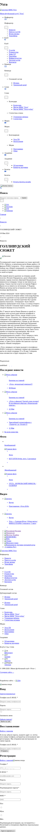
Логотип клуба (14, 60)
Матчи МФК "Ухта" (20, 107)
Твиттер (7, 661)
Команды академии (20, 167)
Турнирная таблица (20, 117)
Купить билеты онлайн (22, 182)
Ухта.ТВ (16, 139)
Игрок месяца (14, 34)
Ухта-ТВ (7, 628)
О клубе (12, 50)
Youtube (7, 657)
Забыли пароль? (6, 719)
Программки (18, 149)
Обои (15, 151)
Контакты (12, 62)
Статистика (17, 119)
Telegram (7, 665)
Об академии (18, 165)
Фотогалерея (18, 141)
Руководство (13, 52)
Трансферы (13, 36)
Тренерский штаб (20, 85)
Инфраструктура (15, 58)
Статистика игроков (12, 620)
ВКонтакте (8, 653)
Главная (3, 214)
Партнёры (13, 56)
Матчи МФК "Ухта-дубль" (23, 109)
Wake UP (12, 54)
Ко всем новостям (11, 432)
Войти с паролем (6, 731)
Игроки (16, 83)
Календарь (17, 105)
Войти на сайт (5, 721)
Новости (12, 30)
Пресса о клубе (14, 32)
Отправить (4, 751)
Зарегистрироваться (7, 694)
